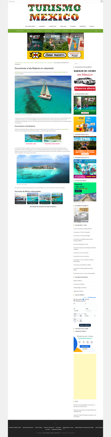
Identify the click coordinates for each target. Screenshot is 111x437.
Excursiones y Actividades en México (82, 265)
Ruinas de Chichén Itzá (49, 427)
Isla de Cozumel (38, 427)
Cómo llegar (63, 26)
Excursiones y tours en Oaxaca (81, 253)
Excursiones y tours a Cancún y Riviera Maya (84, 273)
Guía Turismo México (30, 26)
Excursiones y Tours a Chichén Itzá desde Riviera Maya (83, 260)
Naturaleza (65, 31)
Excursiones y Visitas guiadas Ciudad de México (83, 269)
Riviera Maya (57, 31)
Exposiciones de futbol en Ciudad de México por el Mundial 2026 (85, 410)
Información (83, 26)
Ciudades (29, 31)
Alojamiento (42, 26)
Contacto (91, 26)
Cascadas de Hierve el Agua (15, 427)
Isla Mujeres (50, 63)
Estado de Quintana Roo (40, 63)
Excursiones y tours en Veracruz (81, 256)
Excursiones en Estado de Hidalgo (82, 236)
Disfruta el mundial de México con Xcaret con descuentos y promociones (84, 405)
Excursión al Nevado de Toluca (81, 244)
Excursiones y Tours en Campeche (82, 232)
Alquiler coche (52, 26)
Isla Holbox (58, 427)
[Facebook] (95, 31)
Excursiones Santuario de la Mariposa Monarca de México (85, 248)
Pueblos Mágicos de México (80, 288)
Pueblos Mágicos (38, 31)
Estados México (20, 31)
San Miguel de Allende (56, 429)
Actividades (73, 26)
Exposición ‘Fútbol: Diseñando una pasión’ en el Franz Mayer (85, 416)
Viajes (72, 31)
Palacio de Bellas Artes (28, 427)
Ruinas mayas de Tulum (68, 427)
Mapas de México (78, 281)
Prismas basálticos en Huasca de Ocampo (84, 427)
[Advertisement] (85, 376)
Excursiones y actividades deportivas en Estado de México (83, 240)
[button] (77, 30)
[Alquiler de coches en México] (85, 91)
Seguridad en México (78, 291)
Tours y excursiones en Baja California (83, 229)
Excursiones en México (79, 284)
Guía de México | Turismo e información (24, 63)
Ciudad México (48, 31)
